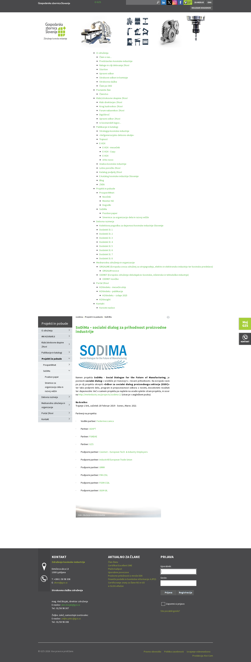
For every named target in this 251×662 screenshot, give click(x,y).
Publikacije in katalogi (107, 126)
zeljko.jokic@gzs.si (71, 618)
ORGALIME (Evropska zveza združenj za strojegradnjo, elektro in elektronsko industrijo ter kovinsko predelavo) (156, 266)
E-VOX (102, 143)
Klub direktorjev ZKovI (110, 102)
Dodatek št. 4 (106, 241)
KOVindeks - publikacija (111, 291)
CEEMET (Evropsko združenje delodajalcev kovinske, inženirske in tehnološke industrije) (144, 274)
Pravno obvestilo (152, 651)
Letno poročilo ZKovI (109, 168)
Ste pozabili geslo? (170, 611)
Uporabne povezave (118, 572)
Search (158, 2)
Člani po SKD (105, 85)
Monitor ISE (108, 200)
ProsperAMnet (106, 192)
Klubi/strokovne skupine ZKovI (112, 98)
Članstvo (103, 94)
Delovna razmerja (105, 221)
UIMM (102, 467)
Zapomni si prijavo (175, 603)
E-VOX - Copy (108, 151)
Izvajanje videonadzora (198, 651)
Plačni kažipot (115, 568)
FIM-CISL (103, 475)
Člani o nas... (105, 57)
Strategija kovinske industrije (114, 131)
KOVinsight (104, 299)
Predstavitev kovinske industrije (116, 61)
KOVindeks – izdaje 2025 (114, 295)
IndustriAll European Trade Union (115, 459)
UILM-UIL (103, 490)
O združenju (102, 52)
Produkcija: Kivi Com (202, 655)
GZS (91, 444)
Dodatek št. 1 (106, 229)
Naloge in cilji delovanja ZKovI (114, 65)
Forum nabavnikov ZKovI (111, 110)
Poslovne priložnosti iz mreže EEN (125, 575)
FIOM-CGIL (104, 482)
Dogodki (106, 205)
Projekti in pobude (105, 188)
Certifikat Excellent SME (120, 565)
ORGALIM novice (110, 270)
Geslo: (164, 577)
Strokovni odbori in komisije (113, 77)
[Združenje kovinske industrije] (54, 3)
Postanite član (103, 89)
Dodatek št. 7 (106, 254)
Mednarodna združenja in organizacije (115, 262)
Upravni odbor (106, 73)
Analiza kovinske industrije (112, 163)
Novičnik (106, 196)
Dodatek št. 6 (106, 250)
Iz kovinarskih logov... (110, 122)
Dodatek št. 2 (106, 233)
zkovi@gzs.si (60, 582)
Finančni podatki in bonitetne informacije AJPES (132, 579)
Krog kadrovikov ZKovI (111, 106)
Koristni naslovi (107, 307)
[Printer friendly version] (168, 316)
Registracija (185, 592)
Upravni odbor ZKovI (109, 118)
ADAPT (92, 428)
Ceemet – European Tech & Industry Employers (123, 451)
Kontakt (100, 303)
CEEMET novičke (110, 278)
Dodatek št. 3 (106, 237)
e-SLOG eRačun (116, 586)
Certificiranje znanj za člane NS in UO (126, 582)
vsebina (79, 317)
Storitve (103, 69)
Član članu (113, 562)
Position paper (109, 213)
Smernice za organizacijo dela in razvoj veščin (125, 217)
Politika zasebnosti (174, 651)
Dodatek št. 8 (106, 258)
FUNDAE (93, 436)
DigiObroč (104, 114)
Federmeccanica (105, 421)
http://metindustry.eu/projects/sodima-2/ (100, 394)
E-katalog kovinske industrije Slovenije (119, 176)
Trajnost (103, 139)
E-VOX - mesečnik (111, 147)
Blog (101, 180)
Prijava (168, 592)
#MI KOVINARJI (48, 336)
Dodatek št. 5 (106, 246)
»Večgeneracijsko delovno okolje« (116, 135)
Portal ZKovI (102, 283)
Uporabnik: (166, 566)
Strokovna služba (108, 81)
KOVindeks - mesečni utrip (112, 287)
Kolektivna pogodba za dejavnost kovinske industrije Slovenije (131, 225)
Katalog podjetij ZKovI (110, 172)
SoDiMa (103, 209)
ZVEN (101, 184)
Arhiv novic (108, 159)
